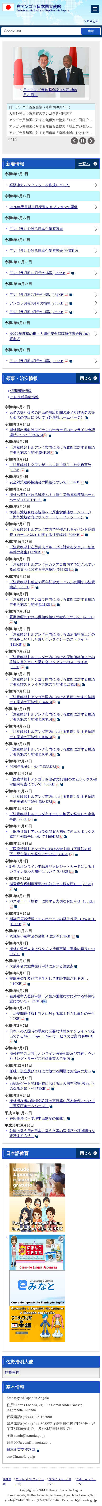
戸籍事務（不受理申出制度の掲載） (37, 1118)
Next (94, 141)
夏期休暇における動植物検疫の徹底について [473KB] (52, 617)
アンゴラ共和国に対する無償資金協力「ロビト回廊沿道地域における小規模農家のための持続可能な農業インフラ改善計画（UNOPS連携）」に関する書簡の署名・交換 (52, 120)
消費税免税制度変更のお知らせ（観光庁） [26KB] (51, 884)
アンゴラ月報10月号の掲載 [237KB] (37, 273)
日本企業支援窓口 (21, 1450)
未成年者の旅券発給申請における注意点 (41, 966)
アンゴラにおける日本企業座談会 (36, 229)
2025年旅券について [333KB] (32, 767)
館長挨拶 (12, 1372)
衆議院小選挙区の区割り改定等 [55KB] (40, 936)
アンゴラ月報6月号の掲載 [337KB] (37, 361)
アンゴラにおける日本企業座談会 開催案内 (43, 251)
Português (92, 21)
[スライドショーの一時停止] (82, 140)
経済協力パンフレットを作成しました (39, 185)
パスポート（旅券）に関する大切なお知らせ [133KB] (52, 901)
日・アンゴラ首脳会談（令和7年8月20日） (40, 107)
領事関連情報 (21, 391)
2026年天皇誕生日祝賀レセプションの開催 (43, 207)
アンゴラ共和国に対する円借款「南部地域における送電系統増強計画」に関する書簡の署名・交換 (52, 133)
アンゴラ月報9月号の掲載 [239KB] (37, 312)
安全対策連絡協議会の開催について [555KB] (44, 482)
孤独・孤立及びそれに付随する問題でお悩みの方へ (50, 1071)
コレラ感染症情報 (24, 397)
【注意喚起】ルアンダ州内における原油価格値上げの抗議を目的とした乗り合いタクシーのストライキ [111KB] (52, 639)
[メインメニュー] (95, 9)
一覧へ (84, 164)
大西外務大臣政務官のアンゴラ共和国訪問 (40, 113)
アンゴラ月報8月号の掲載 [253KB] (37, 303)
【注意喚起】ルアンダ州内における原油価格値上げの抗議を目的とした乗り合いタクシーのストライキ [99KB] (52, 662)
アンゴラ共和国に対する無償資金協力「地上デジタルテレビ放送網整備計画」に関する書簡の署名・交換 (52, 126)
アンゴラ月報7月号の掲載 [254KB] (37, 295)
